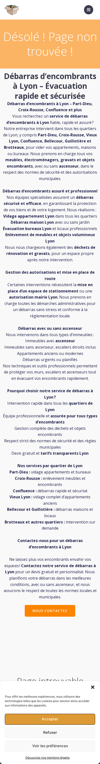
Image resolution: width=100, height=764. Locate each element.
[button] (92, 687)
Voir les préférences (50, 746)
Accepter (50, 719)
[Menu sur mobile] (88, 9)
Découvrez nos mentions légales (47, 757)
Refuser (50, 732)
